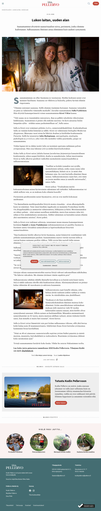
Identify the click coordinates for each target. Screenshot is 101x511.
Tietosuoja (54, 265)
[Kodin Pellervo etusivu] (50, 3)
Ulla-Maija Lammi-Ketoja (43, 355)
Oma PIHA (9, 496)
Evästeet (28, 505)
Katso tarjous (60, 403)
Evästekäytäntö (47, 265)
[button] (3, 3)
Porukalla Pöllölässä (15, 452)
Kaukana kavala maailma (85, 452)
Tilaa (96, 3)
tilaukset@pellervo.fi (58, 476)
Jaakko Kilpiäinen (64, 355)
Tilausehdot (10, 505)
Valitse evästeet (64, 261)
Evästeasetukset (38, 505)
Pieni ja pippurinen (38, 452)
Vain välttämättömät (48, 261)
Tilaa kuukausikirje (34, 495)
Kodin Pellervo (7, 10)
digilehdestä (27, 350)
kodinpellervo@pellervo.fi (83, 476)
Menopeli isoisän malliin (62, 452)
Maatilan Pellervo (11, 493)
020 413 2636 (56, 469)
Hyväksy (34, 261)
